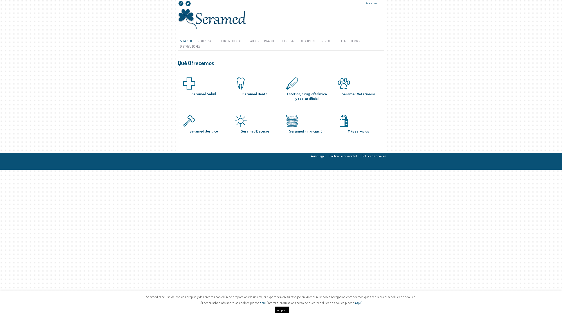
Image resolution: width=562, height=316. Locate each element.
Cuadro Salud (206, 41)
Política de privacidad (343, 156)
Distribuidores (190, 46)
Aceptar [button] (281, 310)
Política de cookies (374, 156)
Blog (342, 41)
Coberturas (287, 41)
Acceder (371, 3)
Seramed (186, 41)
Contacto (327, 41)
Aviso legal (317, 156)
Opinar (355, 41)
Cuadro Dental (231, 41)
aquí (263, 303)
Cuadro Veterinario (260, 41)
